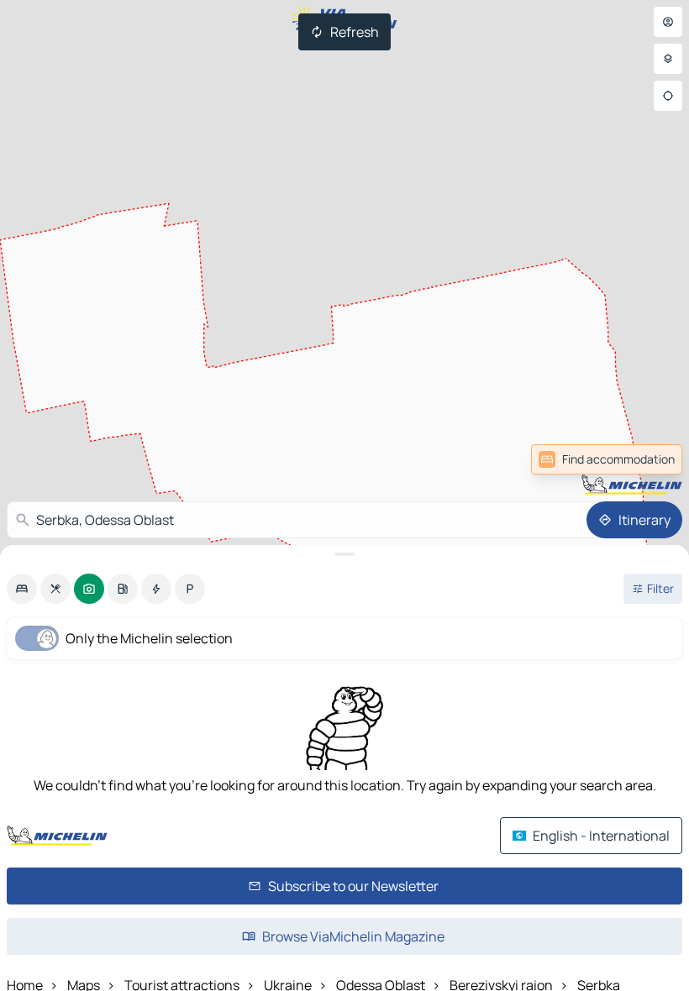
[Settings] (668, 59)
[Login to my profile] (668, 22)
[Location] (668, 96)
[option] (22, 589)
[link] (645, 459)
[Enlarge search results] (344, 554)
